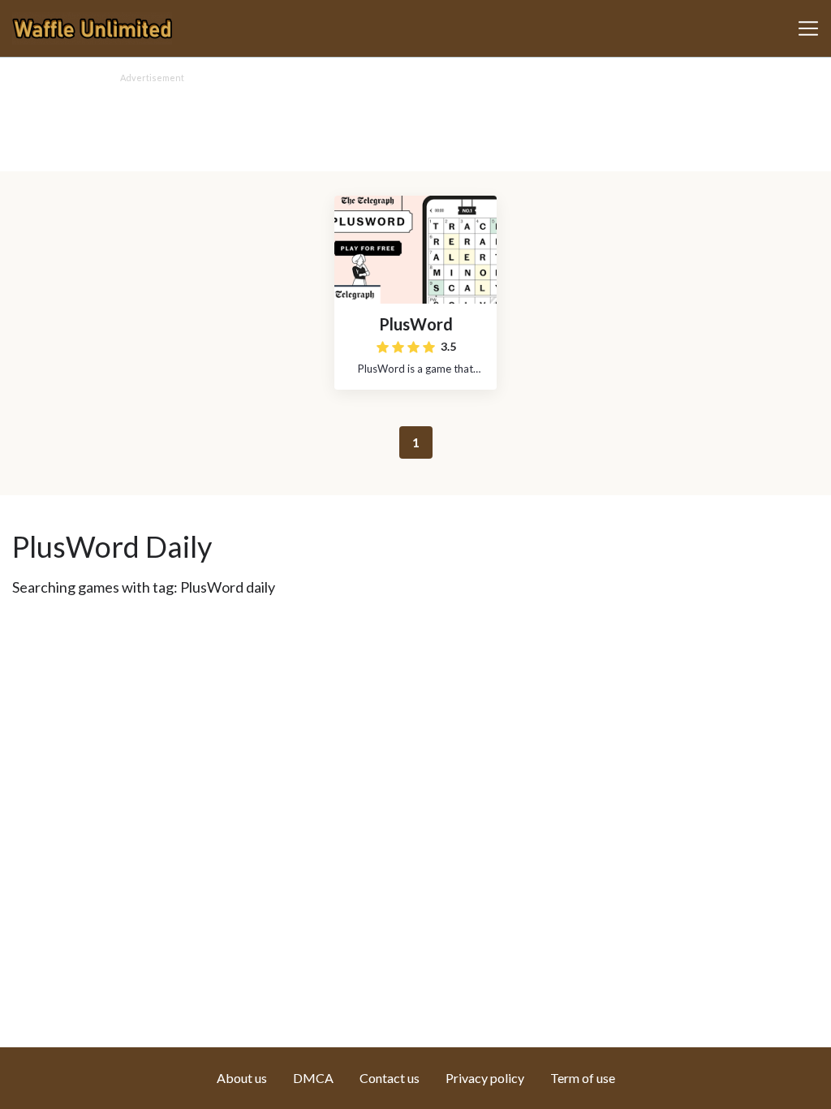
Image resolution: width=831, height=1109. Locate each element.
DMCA (313, 1077)
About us (242, 1077)
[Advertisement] (415, 122)
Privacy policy (485, 1077)
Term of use (582, 1077)
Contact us (390, 1077)
